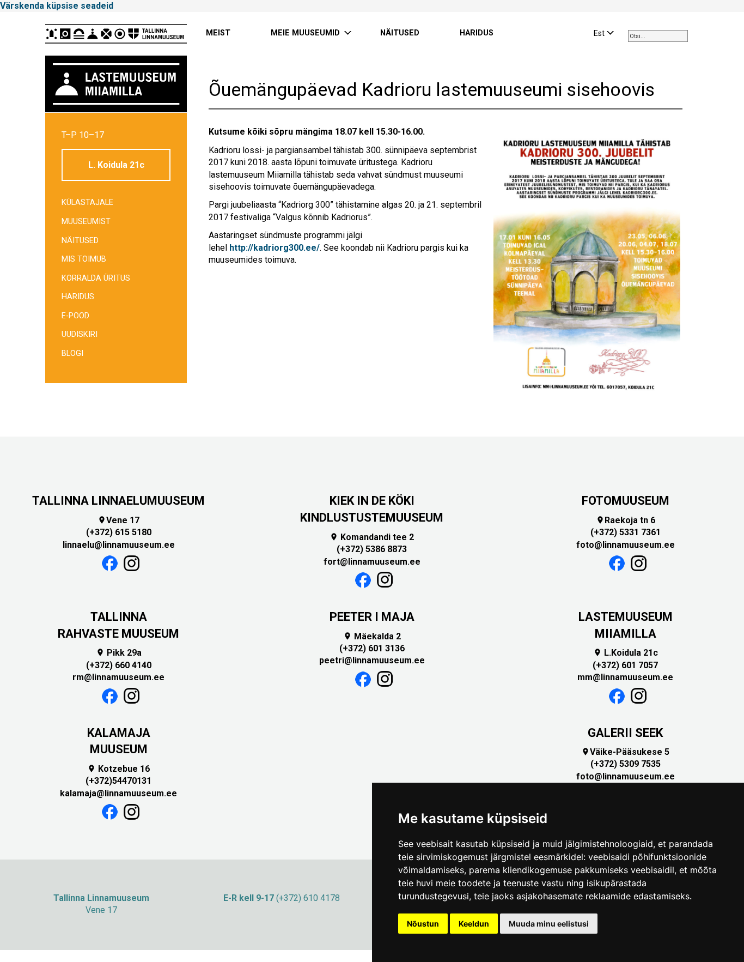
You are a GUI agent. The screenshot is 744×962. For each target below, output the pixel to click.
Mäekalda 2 (372, 636)
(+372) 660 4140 (118, 665)
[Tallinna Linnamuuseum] (116, 34)
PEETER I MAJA (372, 617)
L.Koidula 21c (625, 653)
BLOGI (72, 353)
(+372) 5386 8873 (372, 549)
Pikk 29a (119, 653)
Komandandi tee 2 (372, 537)
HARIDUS (476, 33)
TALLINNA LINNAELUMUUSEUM (118, 500)
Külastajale (87, 202)
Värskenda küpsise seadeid (56, 6)
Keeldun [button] (474, 923)
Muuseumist (86, 221)
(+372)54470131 (118, 781)
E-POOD (75, 315)
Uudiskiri (79, 334)
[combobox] (658, 36)
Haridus (78, 296)
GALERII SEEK (625, 733)
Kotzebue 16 (118, 769)
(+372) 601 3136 (372, 648)
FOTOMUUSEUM (625, 500)
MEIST (218, 33)
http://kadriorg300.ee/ (274, 248)
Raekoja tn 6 (625, 520)
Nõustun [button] (423, 923)
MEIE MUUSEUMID (305, 33)
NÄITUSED (399, 33)
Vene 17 (118, 520)
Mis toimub (84, 259)
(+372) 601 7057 (625, 665)
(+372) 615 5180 (118, 532)
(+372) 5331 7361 (625, 532)
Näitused (80, 240)
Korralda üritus (96, 278)
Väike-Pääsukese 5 (625, 752)
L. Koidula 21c (116, 165)
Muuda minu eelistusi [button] (549, 923)
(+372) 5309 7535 (625, 764)
